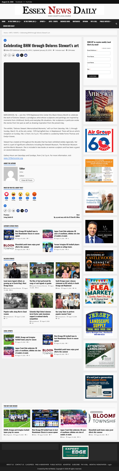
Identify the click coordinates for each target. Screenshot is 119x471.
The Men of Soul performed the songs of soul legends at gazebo (40, 282)
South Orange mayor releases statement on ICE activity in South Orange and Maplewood (67, 283)
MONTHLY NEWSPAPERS (97, 465)
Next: (67, 216)
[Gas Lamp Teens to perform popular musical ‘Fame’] (68, 301)
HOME (3, 21)
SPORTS (42, 21)
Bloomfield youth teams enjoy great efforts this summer (9, 247)
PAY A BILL (94, 21)
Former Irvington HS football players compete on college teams (48, 247)
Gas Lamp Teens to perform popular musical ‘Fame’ (65, 312)
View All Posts (26, 180)
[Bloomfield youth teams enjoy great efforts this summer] (102, 418)
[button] (116, 24)
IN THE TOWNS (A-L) (14, 21)
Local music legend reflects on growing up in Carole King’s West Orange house (15, 283)
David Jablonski (35, 321)
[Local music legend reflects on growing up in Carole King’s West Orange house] (16, 270)
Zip (88, 69)
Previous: (8, 216)
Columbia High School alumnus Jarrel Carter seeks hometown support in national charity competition (40, 315)
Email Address (92, 50)
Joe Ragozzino (8, 435)
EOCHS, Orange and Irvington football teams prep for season (9, 340)
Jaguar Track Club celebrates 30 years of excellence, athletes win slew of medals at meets (48, 235)
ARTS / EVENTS (53, 21)
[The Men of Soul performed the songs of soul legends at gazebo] (42, 270)
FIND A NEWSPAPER (42, 465)
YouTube (29, 2)
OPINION (85, 21)
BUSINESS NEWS (65, 21)
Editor (8, 50)
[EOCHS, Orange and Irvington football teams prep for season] (17, 418)
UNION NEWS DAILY (9, 26)
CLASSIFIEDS (29, 465)
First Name (90, 56)
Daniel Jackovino (9, 316)
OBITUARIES (76, 21)
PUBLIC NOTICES (56, 465)
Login (110, 465)
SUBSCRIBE (76, 465)
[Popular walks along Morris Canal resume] (16, 301)
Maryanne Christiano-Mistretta (13, 288)
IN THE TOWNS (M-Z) (30, 21)
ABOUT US (10, 465)
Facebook (19, 2)
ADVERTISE (67, 465)
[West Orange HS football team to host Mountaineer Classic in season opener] (45, 418)
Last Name (90, 62)
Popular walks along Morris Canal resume (15, 312)
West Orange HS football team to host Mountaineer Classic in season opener (9, 235)
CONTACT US (19, 465)
